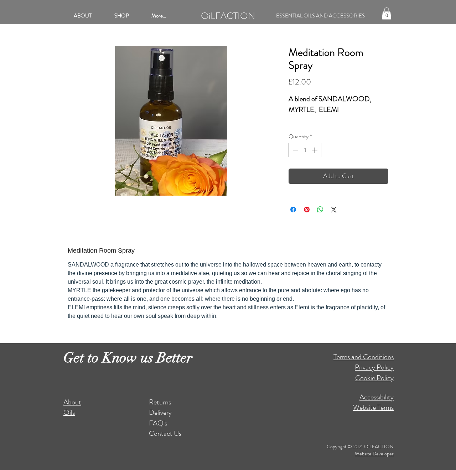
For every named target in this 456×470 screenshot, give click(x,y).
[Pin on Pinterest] (306, 209)
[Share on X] (334, 209)
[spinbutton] (305, 150)
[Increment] (315, 150)
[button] (387, 13)
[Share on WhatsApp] (320, 209)
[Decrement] (295, 150)
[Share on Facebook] (293, 209)
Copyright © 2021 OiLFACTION (360, 446)
